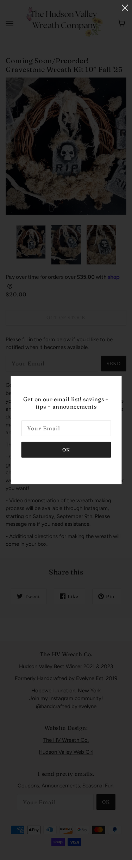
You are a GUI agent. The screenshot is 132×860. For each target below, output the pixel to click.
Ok (66, 449)
